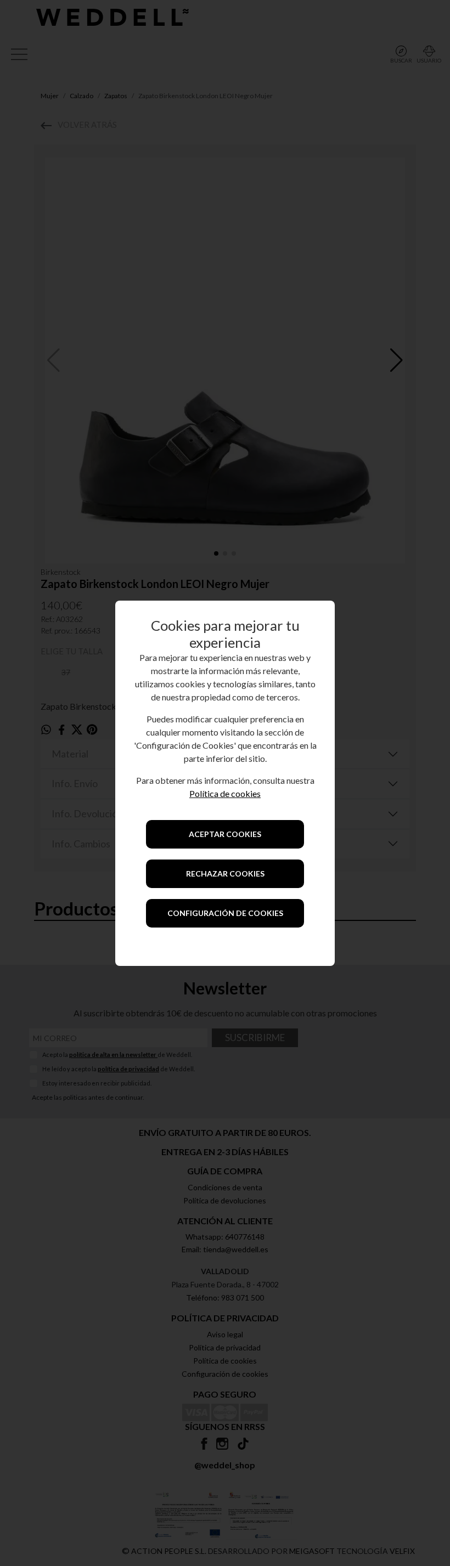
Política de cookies (225, 793)
